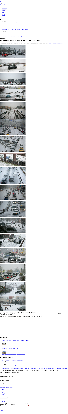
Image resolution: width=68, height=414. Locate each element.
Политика (3, 15)
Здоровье (3, 11)
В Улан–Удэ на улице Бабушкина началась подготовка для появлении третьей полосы (13, 354)
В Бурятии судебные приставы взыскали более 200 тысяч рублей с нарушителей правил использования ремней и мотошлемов (19, 365)
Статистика (3, 401)
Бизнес (3, 389)
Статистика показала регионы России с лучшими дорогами (10, 348)
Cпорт (3, 391)
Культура (3, 12)
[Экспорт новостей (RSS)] (34, 6)
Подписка (1, 410)
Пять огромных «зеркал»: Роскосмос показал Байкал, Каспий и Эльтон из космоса (13, 22)
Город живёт (3, 13)
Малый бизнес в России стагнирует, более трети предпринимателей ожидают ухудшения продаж (15, 29)
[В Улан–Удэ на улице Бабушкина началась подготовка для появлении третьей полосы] (4, 353)
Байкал (3, 394)
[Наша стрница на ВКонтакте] (34, 5)
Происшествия (4, 9)
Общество (3, 10)
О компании (3, 399)
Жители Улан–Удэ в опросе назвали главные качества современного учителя (12, 360)
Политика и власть (4, 8)
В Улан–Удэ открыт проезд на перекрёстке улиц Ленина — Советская (11, 345)
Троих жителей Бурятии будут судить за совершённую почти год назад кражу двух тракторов (14, 36)
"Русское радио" (2, 4)
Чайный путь (3, 14)
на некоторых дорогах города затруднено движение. (56, 43)
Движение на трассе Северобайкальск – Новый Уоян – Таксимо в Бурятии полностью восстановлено (15, 340)
